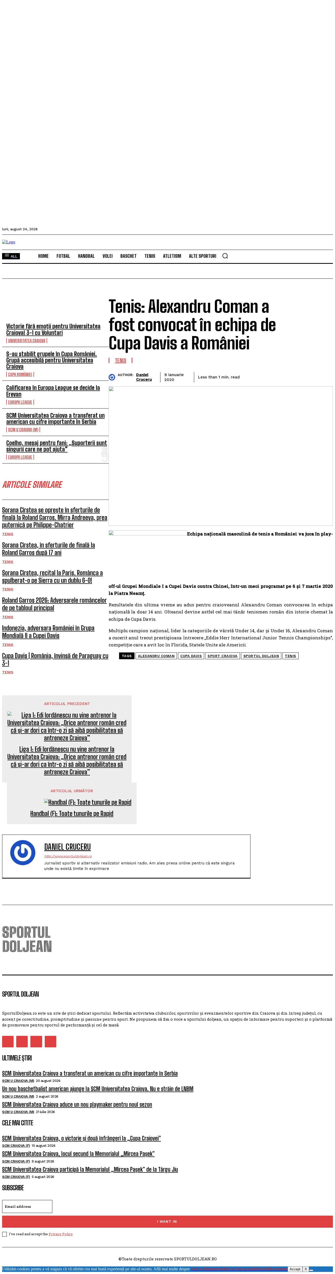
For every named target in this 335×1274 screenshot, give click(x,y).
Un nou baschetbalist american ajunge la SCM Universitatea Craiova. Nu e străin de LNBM (97, 1088)
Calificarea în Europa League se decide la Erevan (53, 391)
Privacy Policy (60, 1234)
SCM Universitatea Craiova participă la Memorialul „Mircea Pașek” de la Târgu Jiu (90, 1169)
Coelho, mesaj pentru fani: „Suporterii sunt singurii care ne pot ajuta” (56, 446)
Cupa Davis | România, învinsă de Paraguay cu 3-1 (55, 659)
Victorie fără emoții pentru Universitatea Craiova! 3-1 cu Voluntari (53, 329)
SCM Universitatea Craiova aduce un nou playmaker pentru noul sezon (77, 1104)
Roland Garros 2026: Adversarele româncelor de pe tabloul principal (54, 604)
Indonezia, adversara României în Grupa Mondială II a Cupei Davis (48, 631)
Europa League (20, 402)
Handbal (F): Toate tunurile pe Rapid (71, 813)
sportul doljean (261, 656)
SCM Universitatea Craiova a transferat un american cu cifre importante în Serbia (55, 418)
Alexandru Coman (156, 656)
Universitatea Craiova (26, 340)
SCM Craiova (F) (16, 1146)
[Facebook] (248, 376)
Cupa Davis (191, 656)
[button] (225, 255)
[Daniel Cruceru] (113, 377)
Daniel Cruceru (144, 377)
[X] (311, 1270)
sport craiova (223, 656)
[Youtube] (50, 1041)
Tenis (7, 534)
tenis (290, 656)
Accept (295, 1269)
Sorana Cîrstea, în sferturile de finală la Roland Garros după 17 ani (48, 548)
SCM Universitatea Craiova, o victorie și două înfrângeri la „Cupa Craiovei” (81, 1138)
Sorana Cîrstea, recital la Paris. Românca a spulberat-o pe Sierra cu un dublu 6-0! (52, 576)
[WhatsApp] (305, 376)
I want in (167, 1221)
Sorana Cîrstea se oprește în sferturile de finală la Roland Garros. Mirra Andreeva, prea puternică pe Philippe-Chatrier (54, 517)
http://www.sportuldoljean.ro (68, 856)
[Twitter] (267, 376)
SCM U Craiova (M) (23, 429)
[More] (324, 376)
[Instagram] (22, 1041)
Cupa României (20, 374)
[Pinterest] (286, 376)
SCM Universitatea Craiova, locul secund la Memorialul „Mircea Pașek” (78, 1153)
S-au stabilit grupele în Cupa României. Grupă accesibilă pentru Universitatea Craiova (51, 360)
